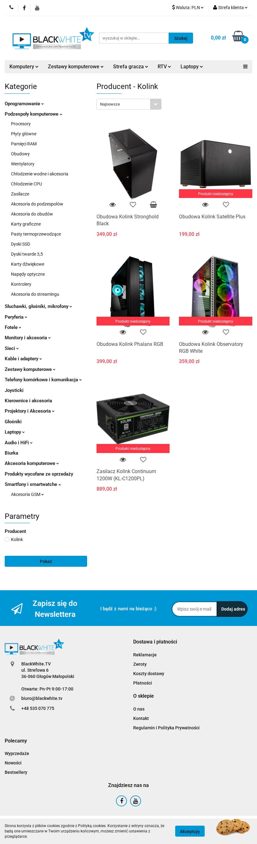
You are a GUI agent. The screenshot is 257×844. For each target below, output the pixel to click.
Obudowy (20, 153)
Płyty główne (23, 133)
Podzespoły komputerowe (32, 114)
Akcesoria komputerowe (30, 463)
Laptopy (13, 432)
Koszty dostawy (148, 673)
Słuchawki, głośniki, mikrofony (37, 306)
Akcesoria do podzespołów (37, 203)
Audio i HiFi (17, 442)
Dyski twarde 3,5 (27, 254)
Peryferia (15, 317)
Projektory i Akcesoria (28, 411)
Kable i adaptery (22, 359)
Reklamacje (145, 654)
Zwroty (140, 664)
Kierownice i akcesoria (28, 401)
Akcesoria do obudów (32, 213)
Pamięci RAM (24, 143)
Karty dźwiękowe (27, 264)
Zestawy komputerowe (74, 67)
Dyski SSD (20, 244)
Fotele (12, 327)
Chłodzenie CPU (26, 183)
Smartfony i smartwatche (31, 484)
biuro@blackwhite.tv (41, 698)
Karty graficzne (26, 224)
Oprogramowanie (23, 104)
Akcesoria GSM (26, 494)
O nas (138, 708)
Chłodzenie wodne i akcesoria (39, 173)
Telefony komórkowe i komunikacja (42, 380)
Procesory (21, 123)
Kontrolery (21, 284)
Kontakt (141, 718)
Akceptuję (190, 831)
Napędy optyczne (28, 274)
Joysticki (14, 390)
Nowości (13, 762)
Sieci (10, 348)
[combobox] (129, 104)
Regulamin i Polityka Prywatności (166, 727)
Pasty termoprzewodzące (36, 234)
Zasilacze (20, 193)
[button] (155, 642)
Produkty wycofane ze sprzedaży (39, 474)
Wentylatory (22, 163)
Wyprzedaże (17, 753)
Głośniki (13, 422)
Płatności (142, 682)
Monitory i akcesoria (26, 338)
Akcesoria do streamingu (35, 294)
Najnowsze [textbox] (110, 104)
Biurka (11, 453)
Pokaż (46, 561)
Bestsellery (16, 772)
